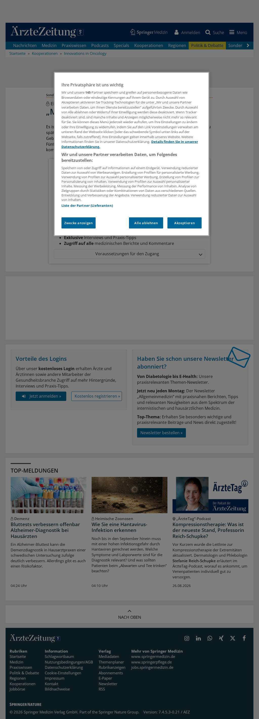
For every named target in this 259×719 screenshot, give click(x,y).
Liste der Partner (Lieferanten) (87, 205)
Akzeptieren (184, 223)
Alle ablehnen (146, 223)
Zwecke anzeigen (78, 223)
